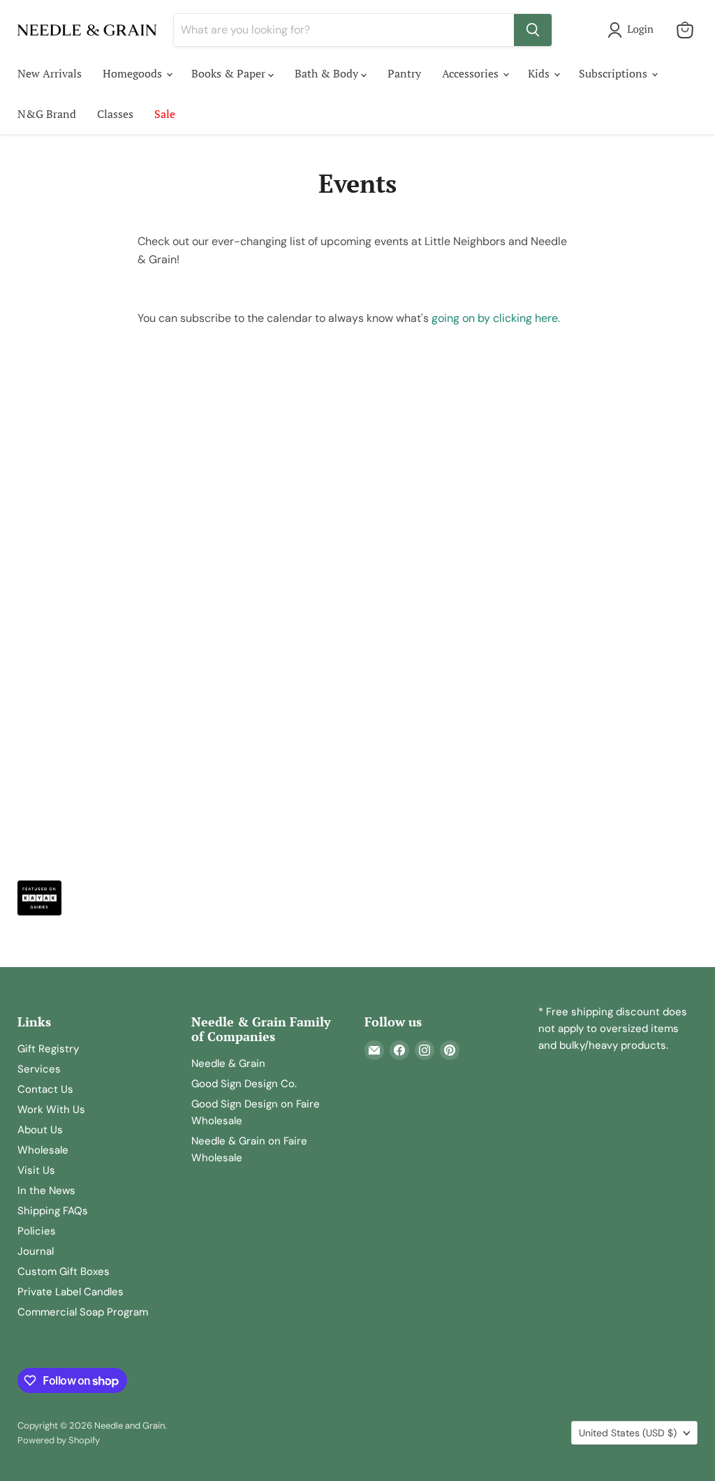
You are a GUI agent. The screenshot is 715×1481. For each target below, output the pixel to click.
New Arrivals (49, 73)
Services (39, 1069)
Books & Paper (229, 73)
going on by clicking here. (496, 318)
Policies (36, 1231)
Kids (540, 73)
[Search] (533, 30)
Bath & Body (328, 73)
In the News (46, 1191)
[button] (633, 30)
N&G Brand (46, 113)
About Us (40, 1130)
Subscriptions (614, 73)
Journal (35, 1251)
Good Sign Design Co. (244, 1084)
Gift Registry (48, 1049)
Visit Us (36, 1170)
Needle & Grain (228, 1063)
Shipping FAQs (52, 1211)
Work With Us (51, 1110)
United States (628, 1433)
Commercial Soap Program (82, 1312)
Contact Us (45, 1089)
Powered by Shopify (58, 1440)
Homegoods (134, 73)
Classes (115, 113)
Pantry (404, 73)
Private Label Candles (70, 1292)
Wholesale (42, 1150)
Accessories (471, 73)
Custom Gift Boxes (63, 1272)
